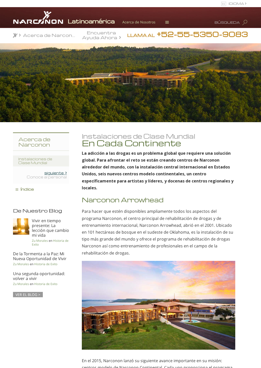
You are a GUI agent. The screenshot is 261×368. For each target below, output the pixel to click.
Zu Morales (40, 240)
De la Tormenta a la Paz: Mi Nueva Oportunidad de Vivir (40, 256)
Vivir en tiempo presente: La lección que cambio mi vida (50, 228)
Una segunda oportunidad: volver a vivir (39, 276)
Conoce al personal (47, 175)
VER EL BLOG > (28, 294)
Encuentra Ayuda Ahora (99, 35)
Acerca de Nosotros (138, 22)
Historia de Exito (45, 264)
